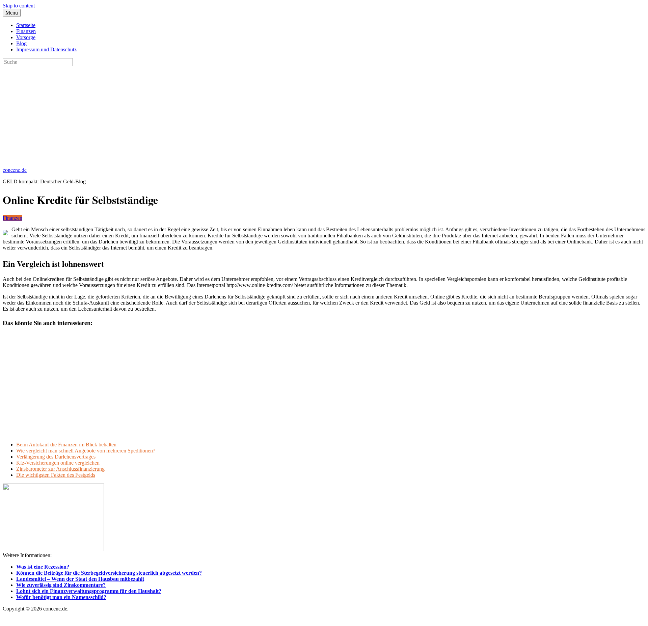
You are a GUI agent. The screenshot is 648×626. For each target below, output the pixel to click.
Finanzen (26, 31)
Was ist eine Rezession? (42, 567)
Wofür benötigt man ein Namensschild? (61, 597)
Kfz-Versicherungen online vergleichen (58, 463)
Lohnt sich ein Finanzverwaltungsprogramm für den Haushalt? (88, 591)
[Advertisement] (205, 113)
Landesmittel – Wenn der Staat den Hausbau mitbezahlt (80, 579)
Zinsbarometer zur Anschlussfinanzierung (60, 469)
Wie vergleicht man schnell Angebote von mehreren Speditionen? (85, 450)
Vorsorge (25, 37)
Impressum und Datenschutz (46, 49)
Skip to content (19, 5)
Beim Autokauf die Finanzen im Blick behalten (66, 444)
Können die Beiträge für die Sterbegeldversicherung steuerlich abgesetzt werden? (109, 573)
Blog (21, 43)
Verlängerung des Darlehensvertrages (56, 457)
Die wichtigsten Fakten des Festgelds (55, 475)
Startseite (25, 25)
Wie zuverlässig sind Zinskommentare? (61, 585)
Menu (11, 13)
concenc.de (15, 169)
